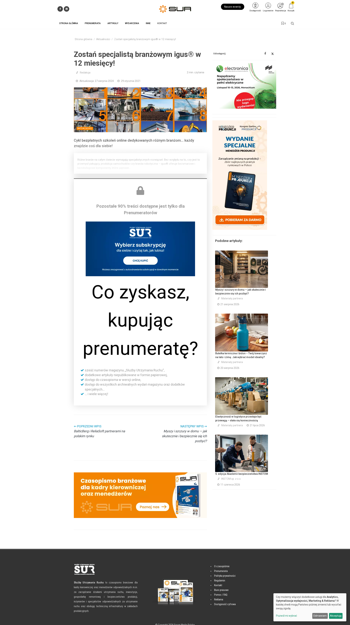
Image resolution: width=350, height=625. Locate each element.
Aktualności (103, 39)
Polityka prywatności (225, 575)
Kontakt (218, 585)
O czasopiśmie (222, 566)
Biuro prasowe (221, 590)
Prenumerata (221, 571)
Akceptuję (335, 615)
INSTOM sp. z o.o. (231, 478)
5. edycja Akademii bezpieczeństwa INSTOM (241, 473)
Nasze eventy (232, 6)
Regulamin (219, 580)
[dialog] (309, 607)
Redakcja (85, 72)
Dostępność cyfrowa (225, 604)
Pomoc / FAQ (220, 594)
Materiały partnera (232, 298)
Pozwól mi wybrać (286, 615)
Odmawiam (320, 615)
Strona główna (83, 39)
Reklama (218, 599)
